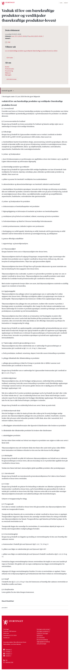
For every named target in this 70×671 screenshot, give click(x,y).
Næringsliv (8, 75)
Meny (66, 3)
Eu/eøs (7, 67)
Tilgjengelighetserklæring (43, 641)
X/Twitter (8, 651)
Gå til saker (9, 58)
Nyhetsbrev (40, 635)
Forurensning (9, 71)
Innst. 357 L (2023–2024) (18, 36)
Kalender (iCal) (9, 662)
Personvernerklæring (42, 639)
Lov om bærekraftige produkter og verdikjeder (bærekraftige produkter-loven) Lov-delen (31, 51)
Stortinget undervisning (43, 629)
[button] (61, 3)
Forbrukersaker (9, 69)
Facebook (8, 649)
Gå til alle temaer (11, 79)
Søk (61, 3)
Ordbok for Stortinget (42, 633)
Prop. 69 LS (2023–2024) (35, 36)
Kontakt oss (6, 637)
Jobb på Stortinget (41, 643)
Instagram (8, 653)
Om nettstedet (41, 637)
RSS (6, 660)
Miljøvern (8, 73)
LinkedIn (8, 655)
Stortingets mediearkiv (43, 631)
